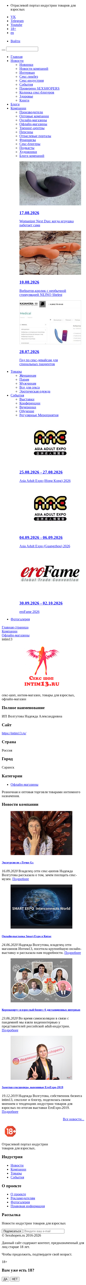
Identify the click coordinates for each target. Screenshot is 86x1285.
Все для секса (29, 387)
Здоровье (26, 96)
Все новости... (73, 1119)
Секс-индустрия (31, 80)
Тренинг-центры (32, 128)
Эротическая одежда (34, 391)
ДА (5, 1279)
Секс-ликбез (28, 76)
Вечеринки (27, 407)
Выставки (26, 399)
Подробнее (20, 879)
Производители (31, 112)
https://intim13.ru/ (14, 733)
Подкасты (26, 148)
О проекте (18, 1194)
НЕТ (15, 1279)
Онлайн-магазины (33, 120)
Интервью (27, 72)
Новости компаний (33, 68)
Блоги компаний (31, 156)
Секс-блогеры (29, 144)
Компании (18, 108)
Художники (28, 152)
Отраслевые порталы (35, 136)
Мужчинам (27, 383)
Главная (16, 57)
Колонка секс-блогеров (36, 92)
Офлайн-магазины (33, 124)
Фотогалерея (20, 619)
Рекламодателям (23, 1198)
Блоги (15, 104)
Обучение (26, 411)
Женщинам (27, 375)
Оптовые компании (34, 116)
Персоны (26, 132)
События (26, 84)
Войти (15, 41)
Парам (24, 379)
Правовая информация (28, 1206)
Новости (17, 61)
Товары (16, 371)
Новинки (26, 64)
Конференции (29, 403)
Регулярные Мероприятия (38, 415)
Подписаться (12, 1231)
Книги (24, 100)
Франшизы (27, 140)
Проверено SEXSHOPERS (39, 88)
